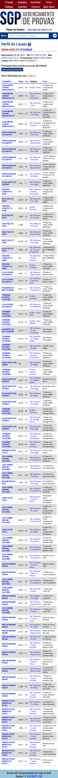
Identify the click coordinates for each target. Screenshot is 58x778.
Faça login (32, 29)
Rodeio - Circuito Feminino (33, 371)
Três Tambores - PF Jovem (35, 509)
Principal (9, 2)
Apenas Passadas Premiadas (12, 69)
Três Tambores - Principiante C (35, 289)
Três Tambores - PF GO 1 (35, 638)
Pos (26, 81)
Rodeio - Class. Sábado (35, 322)
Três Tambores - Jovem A (35, 124)
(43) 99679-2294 (34, 776)
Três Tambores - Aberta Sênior (35, 142)
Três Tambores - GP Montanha (35, 305)
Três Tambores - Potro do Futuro (35, 499)
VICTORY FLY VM (38, 55)
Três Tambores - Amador (35, 347)
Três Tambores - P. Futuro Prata (35, 618)
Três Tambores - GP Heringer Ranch (35, 419)
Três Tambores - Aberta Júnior (35, 603)
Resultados (36, 2)
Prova (45, 81)
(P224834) (26, 49)
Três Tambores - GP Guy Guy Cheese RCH (35, 249)
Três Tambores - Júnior (35, 104)
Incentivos (22, 6)
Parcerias (36, 6)
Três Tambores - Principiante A (35, 458)
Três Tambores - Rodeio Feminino (35, 258)
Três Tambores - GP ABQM (35, 175)
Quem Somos (49, 6)
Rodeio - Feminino (33, 208)
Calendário (22, 2)
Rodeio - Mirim (35, 87)
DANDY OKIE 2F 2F (10, 57)
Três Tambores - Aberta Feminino (35, 444)
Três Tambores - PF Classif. (35, 625)
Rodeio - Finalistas (33, 297)
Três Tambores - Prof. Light (35, 150)
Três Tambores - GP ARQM (35, 394)
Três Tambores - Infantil (35, 590)
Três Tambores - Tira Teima (35, 113)
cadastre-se (46, 29)
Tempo (21, 81)
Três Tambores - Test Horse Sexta (35, 280)
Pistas (49, 2)
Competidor (6, 81)
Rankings (9, 6)
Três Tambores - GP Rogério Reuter (35, 338)
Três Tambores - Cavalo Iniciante (35, 645)
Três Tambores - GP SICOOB (35, 216)
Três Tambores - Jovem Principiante (35, 330)
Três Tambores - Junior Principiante (35, 95)
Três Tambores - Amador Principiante (35, 191)
